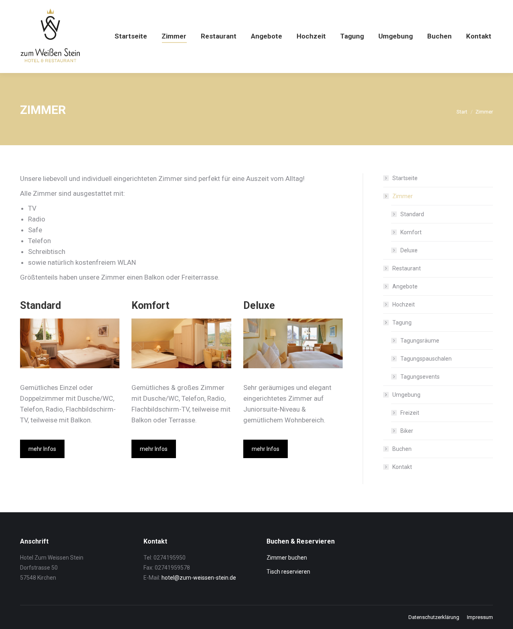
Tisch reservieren (288, 571)
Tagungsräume (419, 340)
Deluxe (409, 250)
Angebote (405, 286)
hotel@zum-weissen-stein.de (199, 577)
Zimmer (402, 196)
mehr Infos (42, 449)
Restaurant (406, 268)
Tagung (402, 322)
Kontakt (402, 467)
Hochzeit (403, 304)
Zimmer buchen (287, 557)
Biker (406, 431)
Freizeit (409, 413)
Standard (412, 214)
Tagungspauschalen (426, 358)
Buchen (402, 449)
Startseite (405, 178)
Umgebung (406, 395)
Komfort (411, 232)
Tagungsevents (420, 376)
